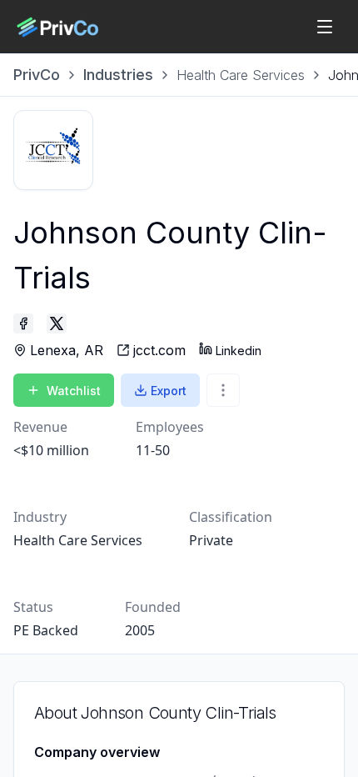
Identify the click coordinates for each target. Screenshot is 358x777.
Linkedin (238, 350)
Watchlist (74, 390)
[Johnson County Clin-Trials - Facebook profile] (23, 323)
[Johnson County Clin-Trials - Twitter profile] (57, 323)
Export (168, 390)
